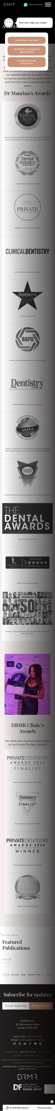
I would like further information (26, 62)
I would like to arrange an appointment (26, 50)
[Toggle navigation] (48, 4)
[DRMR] (9, 4)
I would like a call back (26, 40)
